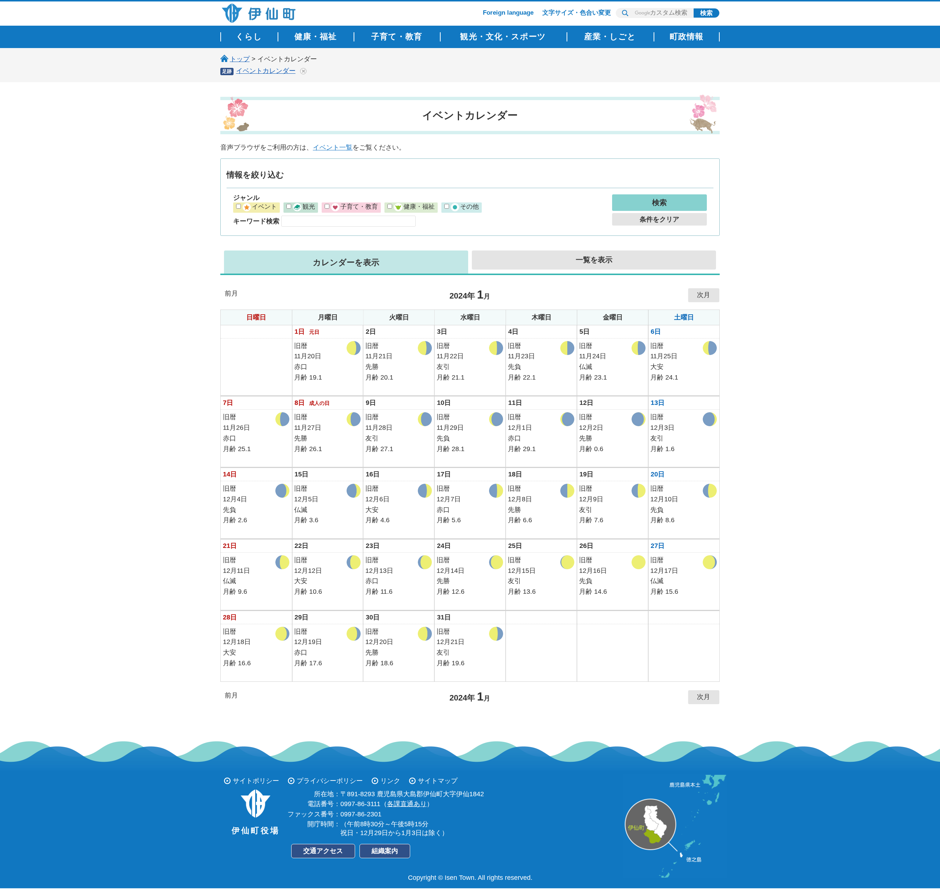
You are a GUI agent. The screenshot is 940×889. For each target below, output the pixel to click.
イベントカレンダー (266, 70)
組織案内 (385, 851)
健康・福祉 (419, 206)
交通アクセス (323, 851)
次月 (703, 295)
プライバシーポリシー (330, 780)
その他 (469, 206)
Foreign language (508, 12)
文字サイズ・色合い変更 (576, 12)
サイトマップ (438, 780)
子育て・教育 (359, 206)
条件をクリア (659, 219)
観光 (309, 206)
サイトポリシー (256, 780)
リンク (390, 780)
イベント (264, 206)
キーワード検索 (256, 221)
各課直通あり (407, 804)
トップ (240, 59)
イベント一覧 (332, 147)
